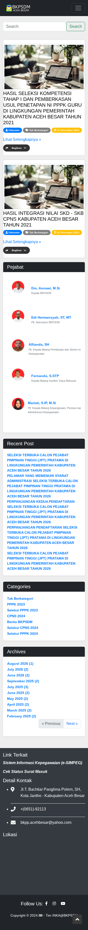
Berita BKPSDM (20, 622)
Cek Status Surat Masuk (25, 771)
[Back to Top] (77, 919)
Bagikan (17, 148)
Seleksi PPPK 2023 (22, 610)
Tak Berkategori (38, 130)
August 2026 (20, 663)
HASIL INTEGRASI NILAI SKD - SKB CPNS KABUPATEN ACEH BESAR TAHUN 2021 (43, 219)
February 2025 (21, 716)
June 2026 (18, 675)
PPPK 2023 (16, 604)
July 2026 (17, 669)
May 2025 (17, 699)
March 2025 (19, 710)
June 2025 (18, 693)
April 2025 (18, 704)
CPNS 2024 (16, 616)
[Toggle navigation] (78, 8)
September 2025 (23, 681)
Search (75, 26)
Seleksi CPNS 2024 (22, 628)
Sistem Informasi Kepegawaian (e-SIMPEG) (42, 763)
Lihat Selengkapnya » (22, 139)
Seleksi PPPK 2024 (22, 634)
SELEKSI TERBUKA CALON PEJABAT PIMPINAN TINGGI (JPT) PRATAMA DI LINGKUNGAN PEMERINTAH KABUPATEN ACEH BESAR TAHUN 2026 (41, 462)
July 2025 (17, 687)
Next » (72, 723)
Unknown (14, 130)
